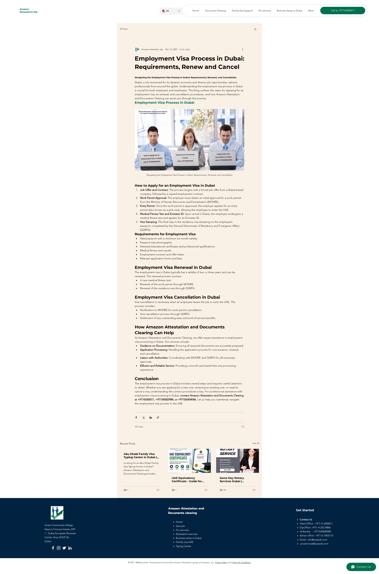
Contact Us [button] (306, 519)
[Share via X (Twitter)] (143, 417)
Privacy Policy (221, 562)
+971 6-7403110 (324, 535)
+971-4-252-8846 (321, 527)
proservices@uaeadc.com (314, 543)
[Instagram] (58, 548)
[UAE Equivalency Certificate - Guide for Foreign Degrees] (189, 461)
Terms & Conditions (241, 562)
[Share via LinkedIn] (150, 417)
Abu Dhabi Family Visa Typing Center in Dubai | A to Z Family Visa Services (140, 455)
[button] (255, 29)
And (229, 562)
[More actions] (242, 49)
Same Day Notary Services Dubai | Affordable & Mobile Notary (233, 479)
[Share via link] (157, 417)
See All (256, 443)
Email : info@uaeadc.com (313, 539)
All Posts (124, 29)
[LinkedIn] (70, 548)
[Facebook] (53, 548)
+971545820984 (322, 531)
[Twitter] (64, 548)
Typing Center (183, 546)
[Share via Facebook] (136, 417)
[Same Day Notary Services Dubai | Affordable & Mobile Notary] (237, 461)
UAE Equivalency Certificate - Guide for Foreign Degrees (187, 479)
